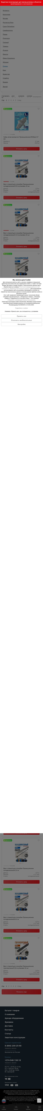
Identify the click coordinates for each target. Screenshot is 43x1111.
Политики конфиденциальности (28, 287)
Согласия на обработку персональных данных (16, 288)
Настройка (21, 324)
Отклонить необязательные (21, 320)
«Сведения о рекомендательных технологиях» (21, 300)
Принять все (21, 316)
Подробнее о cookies (21, 308)
